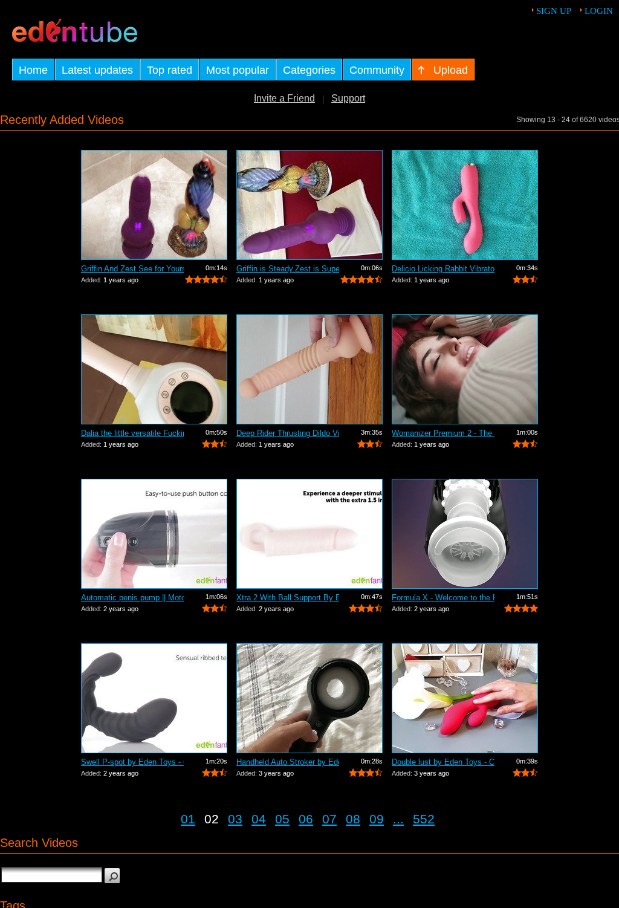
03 (235, 819)
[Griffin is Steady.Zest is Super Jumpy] (309, 205)
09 (376, 819)
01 (188, 819)
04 (258, 819)
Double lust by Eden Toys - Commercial (443, 762)
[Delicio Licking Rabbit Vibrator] (464, 205)
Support (348, 98)
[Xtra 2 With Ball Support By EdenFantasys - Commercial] (309, 533)
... (398, 819)
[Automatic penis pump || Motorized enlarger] (154, 533)
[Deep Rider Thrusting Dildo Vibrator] (309, 369)
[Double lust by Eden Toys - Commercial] (464, 698)
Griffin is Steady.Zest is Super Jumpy (287, 268)
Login (599, 11)
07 (329, 819)
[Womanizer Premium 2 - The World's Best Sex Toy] (464, 369)
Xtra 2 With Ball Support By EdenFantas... (287, 597)
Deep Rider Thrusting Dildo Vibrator (287, 433)
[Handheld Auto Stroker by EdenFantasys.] (309, 698)
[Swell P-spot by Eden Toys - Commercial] (154, 698)
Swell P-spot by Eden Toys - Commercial (132, 762)
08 (353, 819)
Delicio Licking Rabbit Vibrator (443, 268)
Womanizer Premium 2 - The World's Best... (443, 433)
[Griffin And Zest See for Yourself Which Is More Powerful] (154, 205)
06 (306, 819)
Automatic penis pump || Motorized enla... (132, 597)
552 (424, 819)
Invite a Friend (284, 98)
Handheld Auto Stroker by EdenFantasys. (287, 762)
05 (282, 819)
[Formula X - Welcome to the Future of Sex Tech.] (464, 533)
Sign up (553, 11)
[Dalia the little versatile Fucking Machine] (154, 369)
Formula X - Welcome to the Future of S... (443, 597)
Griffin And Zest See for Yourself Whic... (132, 268)
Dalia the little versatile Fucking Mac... (132, 433)
